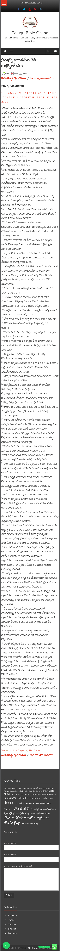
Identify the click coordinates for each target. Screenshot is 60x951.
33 (51, 97)
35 (2, 101)
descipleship (47, 795)
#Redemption (23, 791)
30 (40, 97)
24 (17, 97)
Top (3, 750)
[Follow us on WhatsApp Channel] (6, 945)
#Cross (29, 788)
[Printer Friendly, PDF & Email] (14, 73)
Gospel (52, 798)
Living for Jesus (23, 803)
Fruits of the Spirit (25, 798)
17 (49, 93)
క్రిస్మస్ (12, 813)
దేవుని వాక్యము (35, 817)
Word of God (23, 809)
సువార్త (36, 823)
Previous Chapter (17, 750)
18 (53, 93)
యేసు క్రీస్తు (12, 822)
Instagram (12, 933)
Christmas (9, 794)
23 (14, 97)
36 (6, 101)
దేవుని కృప (19, 817)
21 (6, 97)
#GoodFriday (50, 788)
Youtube (12, 924)
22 (10, 97)
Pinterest (12, 929)
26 (25, 97)
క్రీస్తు (17, 813)
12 (30, 93)
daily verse (39, 795)
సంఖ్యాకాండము (42, 78)
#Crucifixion (37, 788)
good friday (45, 798)
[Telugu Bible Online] (4, 51)
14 (37, 93)
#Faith (43, 788)
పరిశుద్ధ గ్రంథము (13, 78)
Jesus (9, 802)
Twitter (11, 920)
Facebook (12, 915)
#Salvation (39, 791)
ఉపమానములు (49, 809)
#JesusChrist (14, 791)
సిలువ (31, 823)
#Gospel (6, 791)
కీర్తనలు (7, 813)
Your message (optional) (18, 866)
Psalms (43, 803)
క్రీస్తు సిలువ (22, 813)
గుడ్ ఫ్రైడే (47, 813)
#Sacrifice (32, 791)
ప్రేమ (47, 817)
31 (44, 97)
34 (55, 97)
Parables (35, 803)
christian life (48, 791)
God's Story (37, 798)
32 (48, 97)
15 (41, 93)
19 (56, 93)
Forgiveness (10, 797)
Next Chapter (35, 750)
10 (22, 93)
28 (32, 97)
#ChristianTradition (20, 788)
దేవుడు (8, 817)
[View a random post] (55, 51)
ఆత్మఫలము (38, 809)
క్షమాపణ (40, 813)
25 (21, 97)
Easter (54, 795)
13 (34, 93)
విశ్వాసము (25, 823)
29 (36, 97)
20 (2, 97)
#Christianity (8, 788)
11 (26, 93)
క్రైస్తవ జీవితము (32, 813)
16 (45, 93)
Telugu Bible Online (30, 33)
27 (29, 97)
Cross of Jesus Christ (25, 794)
